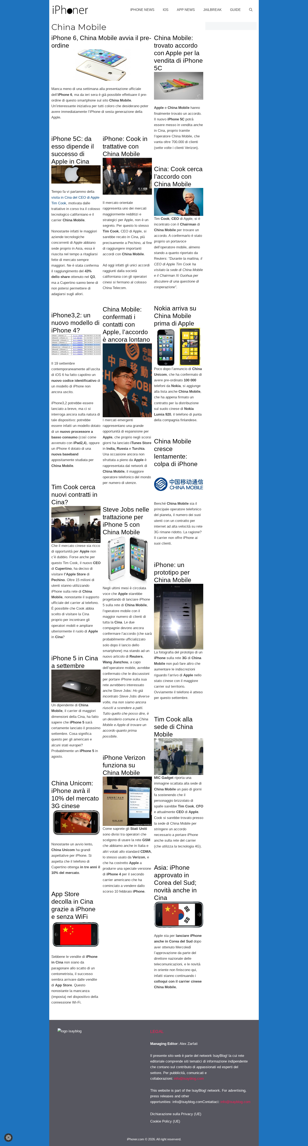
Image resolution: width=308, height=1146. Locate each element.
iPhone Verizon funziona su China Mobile (124, 765)
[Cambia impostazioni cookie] (8, 1137)
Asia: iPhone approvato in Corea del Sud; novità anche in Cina (175, 882)
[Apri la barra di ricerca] (251, 10)
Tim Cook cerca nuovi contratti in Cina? (74, 495)
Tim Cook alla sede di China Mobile (173, 727)
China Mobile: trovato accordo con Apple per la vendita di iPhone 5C (178, 53)
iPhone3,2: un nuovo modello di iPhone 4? (75, 323)
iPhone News (142, 10)
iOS (165, 10)
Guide (235, 10)
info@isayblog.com (189, 1079)
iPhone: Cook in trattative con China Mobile (125, 146)
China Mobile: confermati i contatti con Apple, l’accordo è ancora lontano (126, 324)
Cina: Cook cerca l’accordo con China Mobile (178, 177)
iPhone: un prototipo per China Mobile (172, 572)
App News (186, 10)
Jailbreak (212, 10)
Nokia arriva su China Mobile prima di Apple (175, 316)
